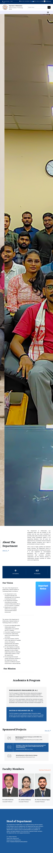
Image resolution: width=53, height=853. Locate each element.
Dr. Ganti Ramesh (24, 799)
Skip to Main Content (23, 1)
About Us (4, 550)
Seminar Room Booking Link (42, 593)
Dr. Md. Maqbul (39, 799)
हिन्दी (48, 1)
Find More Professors (44, 770)
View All (47, 730)
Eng (49, 1)
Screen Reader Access (38, 1)
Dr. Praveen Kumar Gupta (9, 799)
